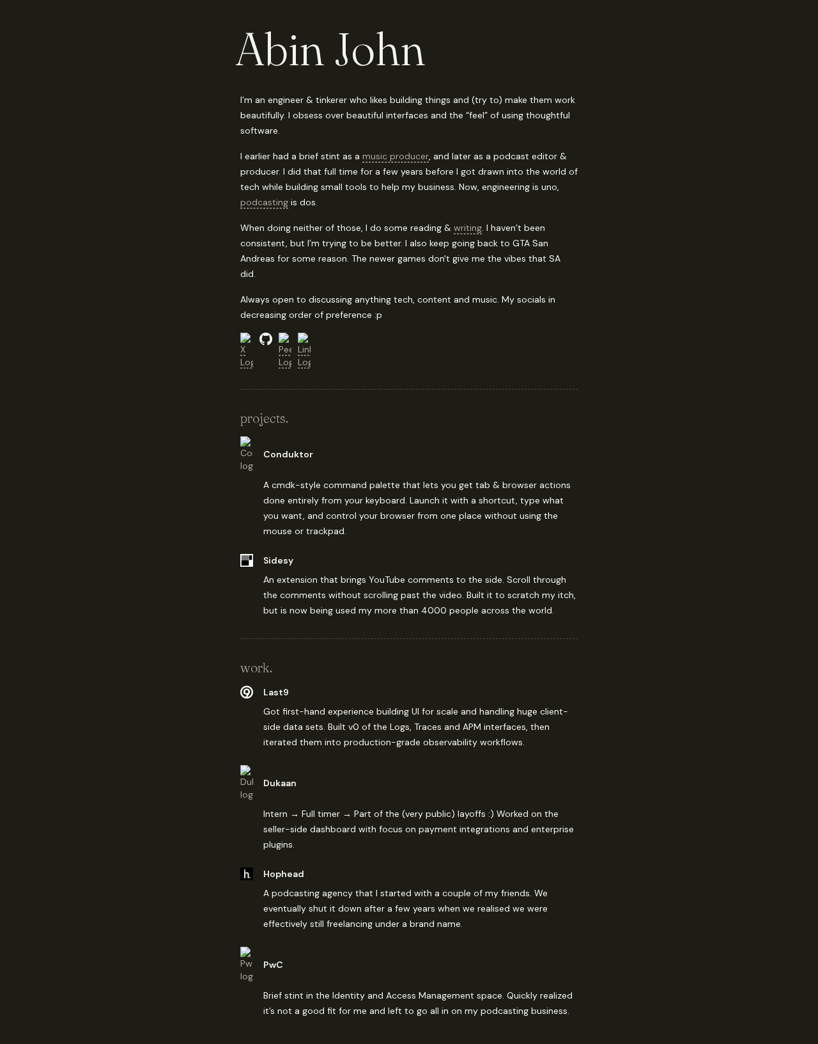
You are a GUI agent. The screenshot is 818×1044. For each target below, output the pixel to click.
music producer (395, 156)
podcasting (264, 202)
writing (468, 227)
